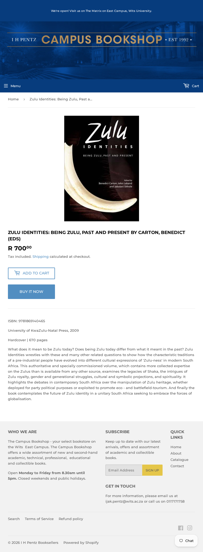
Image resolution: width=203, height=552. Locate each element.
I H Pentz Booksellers (39, 542)
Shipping (41, 256)
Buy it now (31, 291)
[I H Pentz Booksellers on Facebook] (180, 529)
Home (13, 99)
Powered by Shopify (81, 542)
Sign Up (152, 470)
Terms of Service (39, 519)
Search (14, 519)
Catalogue (179, 459)
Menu (16, 86)
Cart (195, 86)
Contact (177, 466)
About (175, 453)
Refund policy (71, 519)
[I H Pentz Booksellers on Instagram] (189, 529)
